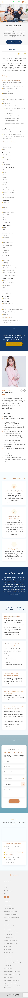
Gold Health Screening (9, 937)
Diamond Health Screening (10, 943)
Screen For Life (7, 965)
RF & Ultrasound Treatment (10, 911)
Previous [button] (21, 390)
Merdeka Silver (7, 946)
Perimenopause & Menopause (11, 980)
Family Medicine (8, 968)
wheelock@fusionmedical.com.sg (14, 852)
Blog (5, 893)
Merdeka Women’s (8, 952)
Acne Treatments (8, 905)
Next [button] (24, 390)
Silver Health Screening (9, 929)
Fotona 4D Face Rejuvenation (11, 917)
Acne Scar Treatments (9, 908)
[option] (14, 409)
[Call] (23, 2)
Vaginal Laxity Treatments (10, 983)
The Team (6, 888)
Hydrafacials (7, 920)
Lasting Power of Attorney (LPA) (12, 974)
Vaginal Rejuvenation (9, 977)
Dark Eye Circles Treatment (10, 914)
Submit (14, 801)
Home (5, 885)
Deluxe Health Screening (10, 935)
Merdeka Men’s (7, 949)
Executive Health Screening (10, 932)
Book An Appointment (14, 42)
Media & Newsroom (8, 891)
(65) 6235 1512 (10, 854)
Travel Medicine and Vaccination (12, 971)
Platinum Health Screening (10, 940)
